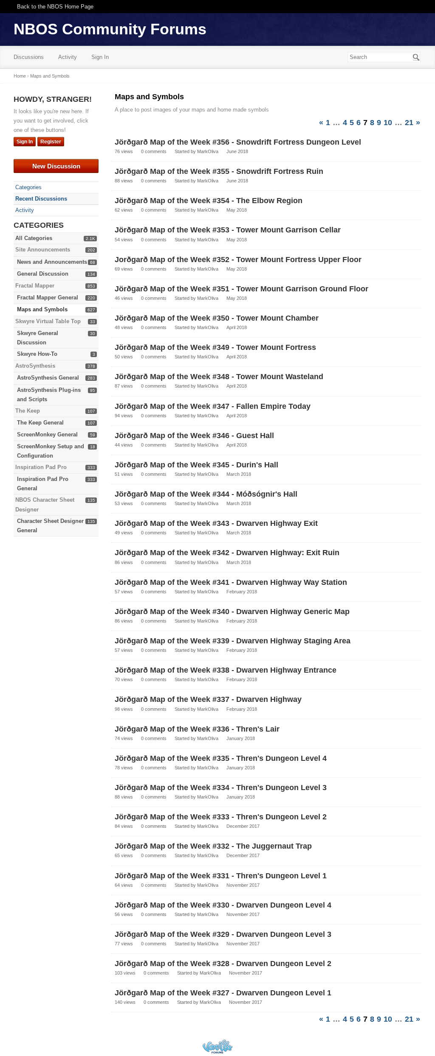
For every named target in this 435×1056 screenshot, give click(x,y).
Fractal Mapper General (47, 297)
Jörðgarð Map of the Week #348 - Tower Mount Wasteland (219, 376)
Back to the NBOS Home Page (55, 6)
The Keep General (40, 422)
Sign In (100, 57)
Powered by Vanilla (217, 1046)
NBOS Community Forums (110, 29)
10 (388, 122)
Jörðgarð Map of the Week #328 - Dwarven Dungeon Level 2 (223, 963)
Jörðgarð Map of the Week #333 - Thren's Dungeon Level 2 (221, 817)
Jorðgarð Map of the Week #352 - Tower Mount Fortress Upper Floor (238, 259)
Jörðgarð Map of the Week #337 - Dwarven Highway (208, 699)
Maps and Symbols (42, 309)
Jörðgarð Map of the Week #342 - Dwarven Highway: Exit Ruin (227, 552)
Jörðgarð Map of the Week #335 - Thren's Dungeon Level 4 (221, 758)
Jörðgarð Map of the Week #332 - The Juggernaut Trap (213, 846)
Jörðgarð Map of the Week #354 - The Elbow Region (208, 200)
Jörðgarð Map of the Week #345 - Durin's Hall (196, 465)
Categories (28, 187)
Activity (67, 57)
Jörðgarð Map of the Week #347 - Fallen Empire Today (213, 406)
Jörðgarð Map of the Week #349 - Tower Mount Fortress (215, 347)
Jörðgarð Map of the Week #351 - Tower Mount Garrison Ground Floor (241, 289)
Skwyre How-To (37, 354)
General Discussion (42, 274)
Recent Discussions (41, 199)
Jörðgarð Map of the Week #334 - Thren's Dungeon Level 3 (221, 787)
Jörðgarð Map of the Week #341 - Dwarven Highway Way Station (231, 582)
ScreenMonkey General (47, 434)
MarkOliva (207, 151)
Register (50, 142)
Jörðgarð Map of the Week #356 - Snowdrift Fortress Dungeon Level (238, 142)
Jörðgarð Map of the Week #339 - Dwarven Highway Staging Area (232, 641)
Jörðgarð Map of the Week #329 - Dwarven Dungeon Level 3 (223, 934)
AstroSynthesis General (48, 377)
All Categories (33, 238)
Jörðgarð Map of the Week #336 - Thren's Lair (197, 729)
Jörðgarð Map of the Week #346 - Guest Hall (194, 435)
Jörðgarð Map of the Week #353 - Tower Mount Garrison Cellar (228, 230)
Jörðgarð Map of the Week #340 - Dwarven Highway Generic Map (232, 611)
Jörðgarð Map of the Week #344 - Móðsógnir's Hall (206, 494)
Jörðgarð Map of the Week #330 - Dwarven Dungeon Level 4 (223, 905)
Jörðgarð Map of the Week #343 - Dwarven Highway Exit (216, 523)
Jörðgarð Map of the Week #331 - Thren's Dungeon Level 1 (221, 876)
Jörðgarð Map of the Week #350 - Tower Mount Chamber (217, 318)
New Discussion (56, 166)
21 (409, 122)
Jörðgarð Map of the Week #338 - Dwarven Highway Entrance (225, 670)
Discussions (29, 57)
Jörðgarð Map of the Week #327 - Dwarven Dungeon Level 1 (223, 993)
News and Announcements (52, 262)
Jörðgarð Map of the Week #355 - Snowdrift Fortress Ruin (219, 171)
